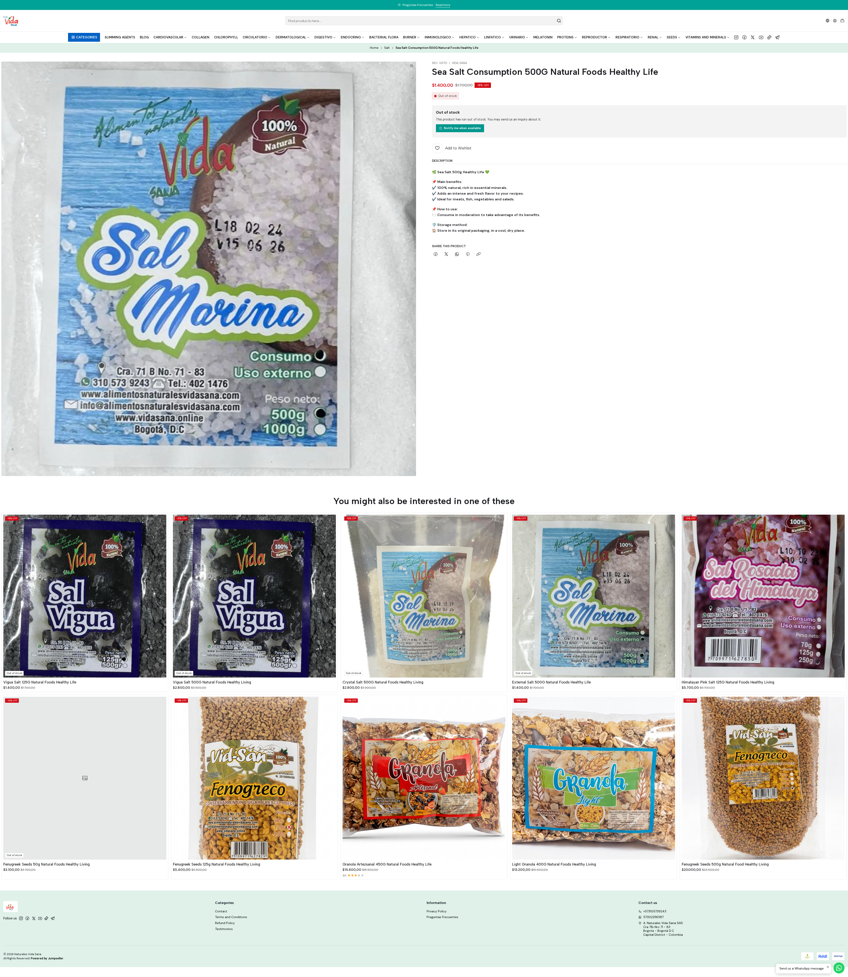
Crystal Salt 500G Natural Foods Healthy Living (383, 682)
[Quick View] (162, 595)
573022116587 (653, 917)
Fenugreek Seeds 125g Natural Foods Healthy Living (216, 864)
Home (374, 47)
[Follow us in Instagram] (736, 37)
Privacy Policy (437, 911)
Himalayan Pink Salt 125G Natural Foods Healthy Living (728, 682)
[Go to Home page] (11, 20)
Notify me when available (462, 128)
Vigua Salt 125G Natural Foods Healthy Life (39, 682)
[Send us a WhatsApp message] (838, 967)
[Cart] (842, 20)
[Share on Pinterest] (467, 254)
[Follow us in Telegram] (777, 37)
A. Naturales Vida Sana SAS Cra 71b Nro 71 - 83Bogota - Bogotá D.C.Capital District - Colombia (663, 929)
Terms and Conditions (231, 917)
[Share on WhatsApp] (457, 254)
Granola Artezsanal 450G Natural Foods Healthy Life (387, 864)
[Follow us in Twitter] (752, 37)
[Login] (835, 20)
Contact (221, 911)
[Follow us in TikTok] (769, 37)
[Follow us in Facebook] (744, 37)
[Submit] (559, 20)
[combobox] (424, 20)
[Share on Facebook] (435, 254)
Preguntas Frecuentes (442, 917)
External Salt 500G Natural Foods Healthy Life (551, 682)
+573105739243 (654, 911)
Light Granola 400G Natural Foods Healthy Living (554, 864)
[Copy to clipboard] (478, 254)
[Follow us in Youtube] (761, 37)
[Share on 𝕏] (446, 254)
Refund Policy (225, 923)
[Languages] (828, 20)
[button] (84, 37)
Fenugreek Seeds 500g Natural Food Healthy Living (725, 864)
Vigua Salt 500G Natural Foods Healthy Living (212, 682)
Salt (387, 47)
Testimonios (224, 929)
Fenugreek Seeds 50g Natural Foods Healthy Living (46, 864)
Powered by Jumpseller (47, 958)
